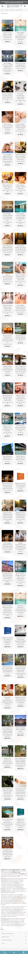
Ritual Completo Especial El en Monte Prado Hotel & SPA (7, 308)
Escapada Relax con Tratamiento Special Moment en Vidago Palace (7, 852)
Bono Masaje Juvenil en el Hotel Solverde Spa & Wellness (7, 126)
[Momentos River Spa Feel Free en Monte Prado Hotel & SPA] (7, 388)
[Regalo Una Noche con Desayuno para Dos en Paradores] (7, 630)
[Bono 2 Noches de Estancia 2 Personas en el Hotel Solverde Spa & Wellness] (7, 812)
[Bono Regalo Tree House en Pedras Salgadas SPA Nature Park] (7, 781)
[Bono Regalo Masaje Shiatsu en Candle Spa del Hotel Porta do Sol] (20, 298)
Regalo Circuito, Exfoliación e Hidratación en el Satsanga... (20, 398)
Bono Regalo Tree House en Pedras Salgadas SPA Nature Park (7, 791)
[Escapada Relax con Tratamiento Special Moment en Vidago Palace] (7, 842)
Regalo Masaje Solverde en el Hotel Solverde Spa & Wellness (7, 369)
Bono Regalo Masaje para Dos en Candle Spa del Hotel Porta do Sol (7, 545)
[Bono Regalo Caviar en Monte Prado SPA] (20, 178)
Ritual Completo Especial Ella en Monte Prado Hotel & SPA (20, 277)
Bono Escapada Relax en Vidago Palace (20, 729)
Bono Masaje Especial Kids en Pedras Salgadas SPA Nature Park (7, 157)
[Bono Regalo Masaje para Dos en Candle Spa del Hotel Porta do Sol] (7, 536)
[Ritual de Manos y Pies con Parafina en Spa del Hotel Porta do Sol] (20, 147)
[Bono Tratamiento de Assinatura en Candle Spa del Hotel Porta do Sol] (7, 476)
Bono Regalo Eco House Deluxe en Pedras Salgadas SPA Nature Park (7, 730)
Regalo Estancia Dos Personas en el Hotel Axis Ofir (20, 337)
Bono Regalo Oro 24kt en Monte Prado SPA (8, 186)
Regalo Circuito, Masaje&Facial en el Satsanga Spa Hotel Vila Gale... (20, 515)
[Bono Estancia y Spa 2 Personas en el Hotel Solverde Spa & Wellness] (7, 659)
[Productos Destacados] (14, 933)
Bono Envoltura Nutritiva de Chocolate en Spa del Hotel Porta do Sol (7, 339)
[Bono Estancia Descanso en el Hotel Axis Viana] (20, 449)
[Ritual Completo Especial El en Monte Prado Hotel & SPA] (7, 298)
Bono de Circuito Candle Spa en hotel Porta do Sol (20, 65)
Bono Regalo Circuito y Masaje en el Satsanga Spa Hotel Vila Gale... (7, 217)
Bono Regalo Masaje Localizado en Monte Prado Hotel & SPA (20, 126)
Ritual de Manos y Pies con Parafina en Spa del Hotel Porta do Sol (20, 157)
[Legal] (14, 943)
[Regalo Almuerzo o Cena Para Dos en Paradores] (20, 476)
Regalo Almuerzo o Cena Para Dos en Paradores (20, 485)
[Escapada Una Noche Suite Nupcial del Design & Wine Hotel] (20, 630)
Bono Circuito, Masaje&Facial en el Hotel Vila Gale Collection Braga (7, 515)
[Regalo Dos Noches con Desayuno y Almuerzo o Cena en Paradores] (20, 812)
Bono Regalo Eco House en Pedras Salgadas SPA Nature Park (20, 669)
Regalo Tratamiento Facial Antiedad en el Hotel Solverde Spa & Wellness (20, 546)
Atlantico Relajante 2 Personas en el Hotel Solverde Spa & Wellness (20, 609)
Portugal (12, 10)
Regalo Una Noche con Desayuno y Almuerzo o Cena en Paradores (20, 700)
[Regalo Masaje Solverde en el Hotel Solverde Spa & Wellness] (7, 359)
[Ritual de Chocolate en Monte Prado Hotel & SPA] (20, 86)
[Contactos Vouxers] (14, 940)
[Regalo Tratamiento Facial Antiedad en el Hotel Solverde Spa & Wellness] (20, 536)
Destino (7, 10)
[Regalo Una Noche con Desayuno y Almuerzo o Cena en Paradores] (20, 690)
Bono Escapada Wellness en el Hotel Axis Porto (7, 458)
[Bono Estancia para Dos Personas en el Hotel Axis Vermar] (20, 418)
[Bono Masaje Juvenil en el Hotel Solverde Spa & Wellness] (7, 117)
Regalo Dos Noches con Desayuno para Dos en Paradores (8, 761)
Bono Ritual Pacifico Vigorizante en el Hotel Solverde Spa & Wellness (7, 700)
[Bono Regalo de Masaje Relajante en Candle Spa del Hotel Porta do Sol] (7, 238)
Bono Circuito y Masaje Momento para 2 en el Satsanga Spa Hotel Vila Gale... (8, 609)
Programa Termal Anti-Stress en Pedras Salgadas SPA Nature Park (20, 791)
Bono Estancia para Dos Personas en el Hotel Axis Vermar (20, 428)
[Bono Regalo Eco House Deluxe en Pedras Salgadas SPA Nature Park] (7, 720)
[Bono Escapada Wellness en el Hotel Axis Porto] (7, 449)
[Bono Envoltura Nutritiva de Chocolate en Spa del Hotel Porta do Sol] (7, 328)
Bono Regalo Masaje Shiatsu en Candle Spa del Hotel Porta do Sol (20, 308)
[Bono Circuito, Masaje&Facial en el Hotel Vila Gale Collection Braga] (7, 505)
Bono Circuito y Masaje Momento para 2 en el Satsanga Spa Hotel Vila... (20, 577)
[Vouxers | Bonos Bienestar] (13, 6)
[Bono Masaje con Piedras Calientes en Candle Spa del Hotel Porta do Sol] (20, 359)
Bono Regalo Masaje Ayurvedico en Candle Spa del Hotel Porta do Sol (20, 248)
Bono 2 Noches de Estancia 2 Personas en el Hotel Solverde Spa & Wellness (7, 822)
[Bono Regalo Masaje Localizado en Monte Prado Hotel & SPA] (20, 117)
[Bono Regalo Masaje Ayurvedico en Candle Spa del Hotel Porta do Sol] (20, 238)
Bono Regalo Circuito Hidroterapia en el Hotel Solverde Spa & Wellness (20, 36)
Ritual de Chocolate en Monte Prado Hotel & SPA (20, 96)
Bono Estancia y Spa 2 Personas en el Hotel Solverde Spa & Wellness (7, 669)
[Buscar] (24, 6)
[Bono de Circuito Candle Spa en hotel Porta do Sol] (20, 56)
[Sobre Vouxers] (14, 936)
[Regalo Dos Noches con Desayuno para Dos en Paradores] (7, 751)
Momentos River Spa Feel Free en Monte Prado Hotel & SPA (7, 398)
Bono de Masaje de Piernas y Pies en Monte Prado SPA (7, 95)
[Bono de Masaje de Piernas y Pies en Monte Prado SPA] (7, 86)
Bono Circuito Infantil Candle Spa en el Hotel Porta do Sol (7, 35)
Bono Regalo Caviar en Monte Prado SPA (20, 186)
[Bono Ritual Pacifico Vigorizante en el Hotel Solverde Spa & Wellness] (7, 690)
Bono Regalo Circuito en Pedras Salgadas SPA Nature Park (7, 66)
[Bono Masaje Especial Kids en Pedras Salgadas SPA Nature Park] (7, 147)
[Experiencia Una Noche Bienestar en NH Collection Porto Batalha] (7, 566)
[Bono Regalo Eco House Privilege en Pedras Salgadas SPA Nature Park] (20, 751)
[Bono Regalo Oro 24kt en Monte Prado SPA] (7, 178)
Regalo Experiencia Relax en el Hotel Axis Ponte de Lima (8, 277)
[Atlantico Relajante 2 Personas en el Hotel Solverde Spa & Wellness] (20, 598)
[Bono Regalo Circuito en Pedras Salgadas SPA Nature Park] (7, 56)
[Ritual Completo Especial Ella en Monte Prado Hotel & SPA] (20, 267)
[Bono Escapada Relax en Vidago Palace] (20, 720)
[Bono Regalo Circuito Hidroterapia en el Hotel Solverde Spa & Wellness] (20, 25)
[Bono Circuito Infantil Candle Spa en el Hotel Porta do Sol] (7, 25)
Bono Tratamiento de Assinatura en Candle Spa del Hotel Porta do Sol (7, 486)
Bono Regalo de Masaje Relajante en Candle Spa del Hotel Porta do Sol (7, 248)
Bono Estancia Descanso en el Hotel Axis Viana (20, 458)
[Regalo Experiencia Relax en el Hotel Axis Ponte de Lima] (7, 267)
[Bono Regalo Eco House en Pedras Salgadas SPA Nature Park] (20, 659)
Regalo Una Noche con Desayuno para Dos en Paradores (7, 640)
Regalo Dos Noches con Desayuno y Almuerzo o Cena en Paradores (20, 822)
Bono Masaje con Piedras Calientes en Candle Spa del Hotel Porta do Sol (20, 369)
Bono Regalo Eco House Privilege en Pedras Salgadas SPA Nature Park (20, 761)
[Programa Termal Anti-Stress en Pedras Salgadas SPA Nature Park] (20, 781)
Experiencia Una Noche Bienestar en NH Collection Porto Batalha (7, 576)
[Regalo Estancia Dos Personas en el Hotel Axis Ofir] (20, 328)
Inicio (2, 10)
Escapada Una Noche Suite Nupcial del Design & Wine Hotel (20, 640)
